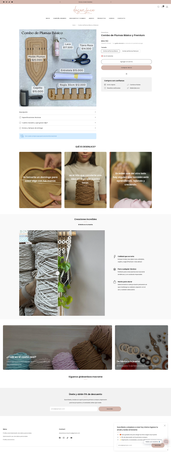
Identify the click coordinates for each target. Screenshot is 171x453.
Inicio (48, 18)
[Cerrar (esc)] (164, 425)
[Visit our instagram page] (6, 2)
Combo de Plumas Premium (130, 51)
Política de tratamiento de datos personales (17, 433)
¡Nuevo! (91, 18)
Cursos (111, 18)
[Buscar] (158, 7)
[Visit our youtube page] (12, 2)
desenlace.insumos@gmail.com (69, 433)
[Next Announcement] (111, 2)
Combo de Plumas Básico (110, 51)
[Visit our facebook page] (3, 2)
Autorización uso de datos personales (15, 436)
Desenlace (104, 32)
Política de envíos (8, 440)
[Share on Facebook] (126, 74)
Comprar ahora (126, 67)
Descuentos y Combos (77, 18)
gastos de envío (119, 43)
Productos (101, 18)
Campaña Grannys (59, 18)
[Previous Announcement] (60, 2)
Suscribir (158, 445)
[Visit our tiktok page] (9, 2)
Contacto (121, 18)
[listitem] (85, 2)
